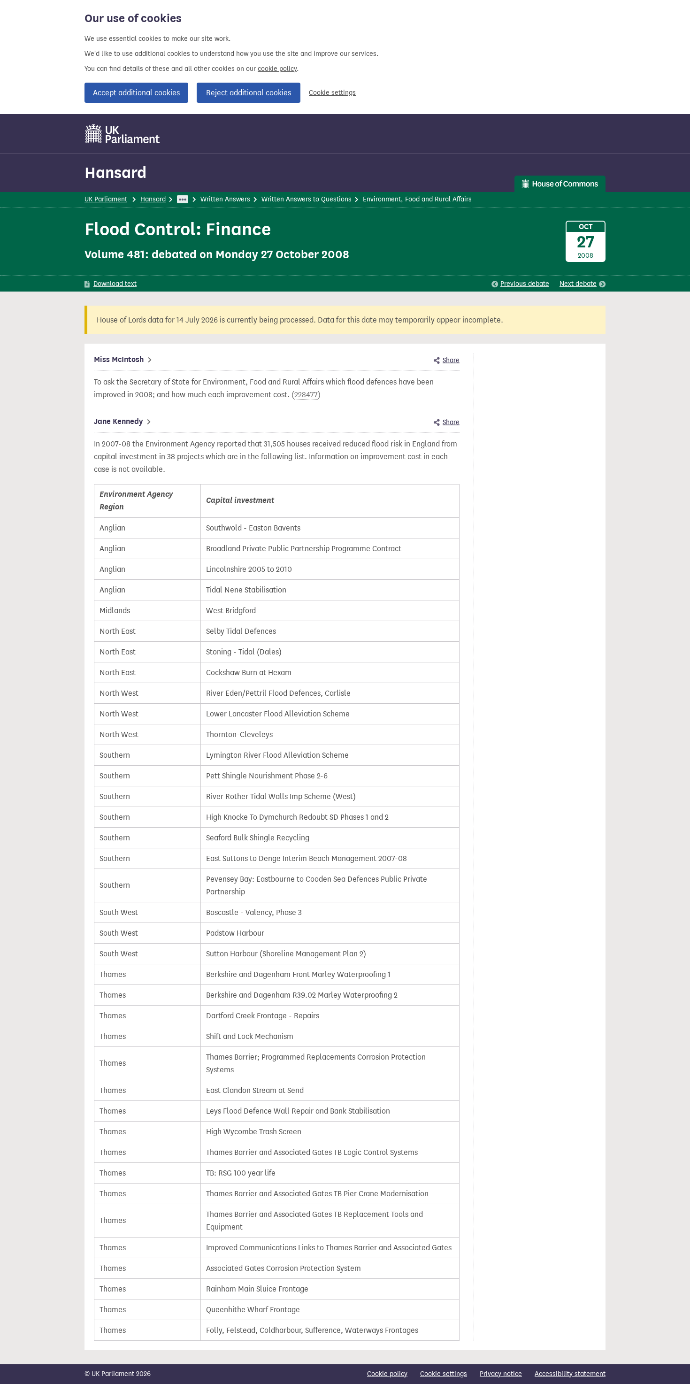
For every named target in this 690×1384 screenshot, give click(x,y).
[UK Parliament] (122, 133)
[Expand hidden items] (182, 199)
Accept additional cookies (136, 92)
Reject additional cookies (248, 92)
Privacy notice (501, 1374)
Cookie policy (387, 1374)
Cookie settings (332, 93)
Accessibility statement (570, 1374)
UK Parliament (105, 199)
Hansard (115, 172)
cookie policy (277, 69)
